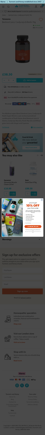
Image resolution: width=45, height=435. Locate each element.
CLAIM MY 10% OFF (33, 226)
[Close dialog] (42, 200)
